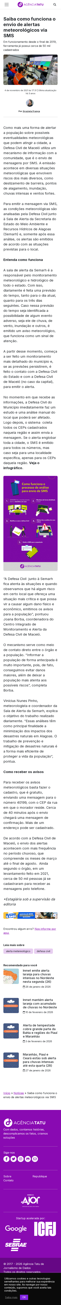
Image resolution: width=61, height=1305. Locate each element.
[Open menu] (6, 4)
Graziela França (31, 111)
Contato (8, 1180)
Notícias (19, 1093)
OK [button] (24, 1297)
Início (6, 1093)
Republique (40, 1176)
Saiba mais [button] (11, 1297)
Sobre (7, 1176)
